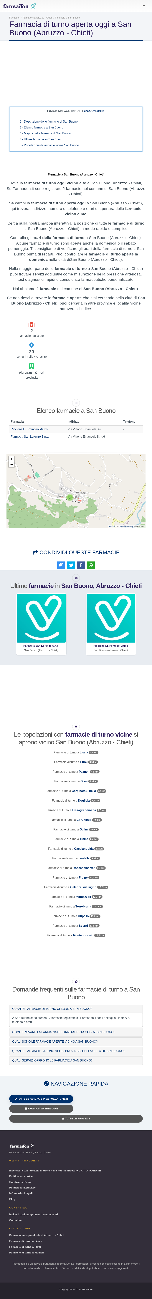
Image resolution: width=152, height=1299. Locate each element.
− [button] (11, 464)
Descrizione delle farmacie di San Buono (49, 121)
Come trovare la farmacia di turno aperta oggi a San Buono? (63, 1032)
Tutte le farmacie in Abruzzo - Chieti (42, 1098)
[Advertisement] (76, 73)
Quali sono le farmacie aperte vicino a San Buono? (55, 1041)
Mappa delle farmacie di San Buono (45, 133)
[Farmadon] (19, 6)
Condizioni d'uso (20, 1182)
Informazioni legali (21, 1193)
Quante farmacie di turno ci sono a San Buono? (52, 1008)
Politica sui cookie (21, 1176)
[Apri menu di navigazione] (143, 6)
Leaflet (112, 526)
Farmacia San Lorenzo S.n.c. (30, 436)
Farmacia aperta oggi (42, 1108)
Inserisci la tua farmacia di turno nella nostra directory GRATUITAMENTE (55, 1170)
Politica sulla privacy (22, 1187)
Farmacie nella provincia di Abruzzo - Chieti (36, 1235)
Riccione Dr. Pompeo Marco (29, 429)
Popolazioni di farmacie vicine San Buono (49, 145)
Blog (12, 1199)
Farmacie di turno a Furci (25, 1246)
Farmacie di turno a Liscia (25, 1241)
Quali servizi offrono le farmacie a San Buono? (52, 1060)
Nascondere (93, 110)
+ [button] (11, 459)
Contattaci (15, 1220)
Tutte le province (77, 1118)
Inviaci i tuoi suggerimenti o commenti (33, 1214)
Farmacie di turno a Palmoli (26, 1252)
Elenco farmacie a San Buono (41, 127)
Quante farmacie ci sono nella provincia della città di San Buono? (68, 1051)
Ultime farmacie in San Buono (41, 139)
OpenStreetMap (126, 526)
